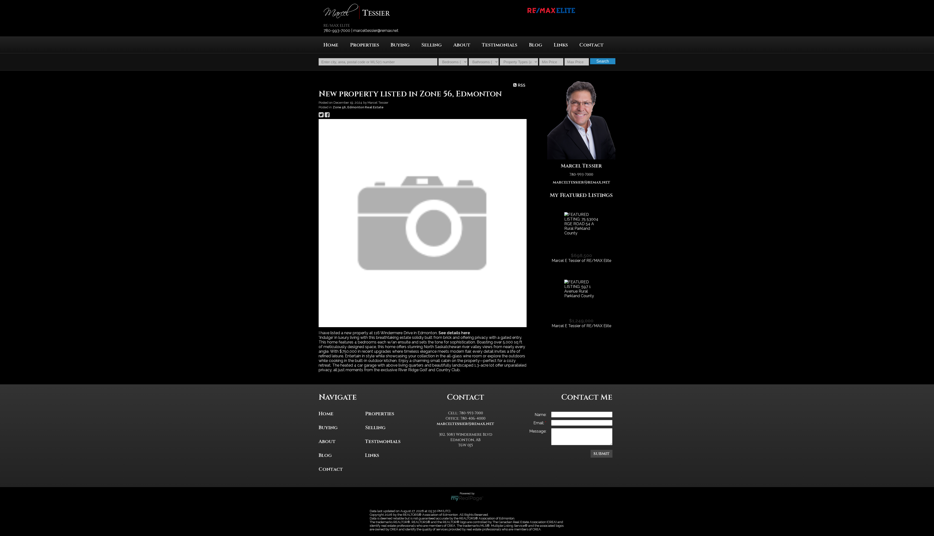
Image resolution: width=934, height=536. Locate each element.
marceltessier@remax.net (581, 182)
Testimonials (499, 45)
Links (561, 45)
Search (602, 61)
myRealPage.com (467, 498)
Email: (539, 423)
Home (330, 45)
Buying (328, 427)
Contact (591, 45)
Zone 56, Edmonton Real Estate (358, 107)
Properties (379, 413)
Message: (537, 431)
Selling (375, 427)
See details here (454, 333)
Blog (535, 45)
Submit (601, 453)
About (461, 45)
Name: (540, 414)
